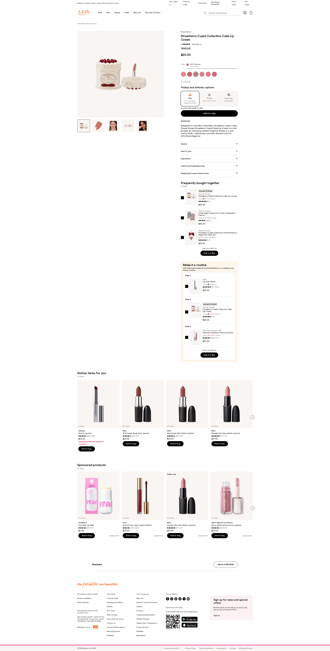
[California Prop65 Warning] (209, 166)
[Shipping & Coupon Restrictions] (209, 173)
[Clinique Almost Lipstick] (98, 412)
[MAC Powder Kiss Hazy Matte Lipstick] (231, 410)
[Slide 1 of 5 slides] (83, 126)
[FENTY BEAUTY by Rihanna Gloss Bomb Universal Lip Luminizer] (231, 502)
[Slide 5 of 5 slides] (143, 126)
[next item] (253, 417)
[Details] (209, 144)
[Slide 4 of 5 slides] (128, 126)
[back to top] (322, 643)
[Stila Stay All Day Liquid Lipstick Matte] (143, 502)
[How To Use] (209, 151)
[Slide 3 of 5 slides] (113, 126)
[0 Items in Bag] (251, 12)
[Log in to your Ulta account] (244, 12)
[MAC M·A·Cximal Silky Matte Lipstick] (187, 410)
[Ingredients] (209, 158)
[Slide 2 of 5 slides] (98, 126)
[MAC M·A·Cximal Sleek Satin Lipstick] (143, 410)
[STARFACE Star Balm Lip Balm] (98, 502)
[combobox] (209, 66)
